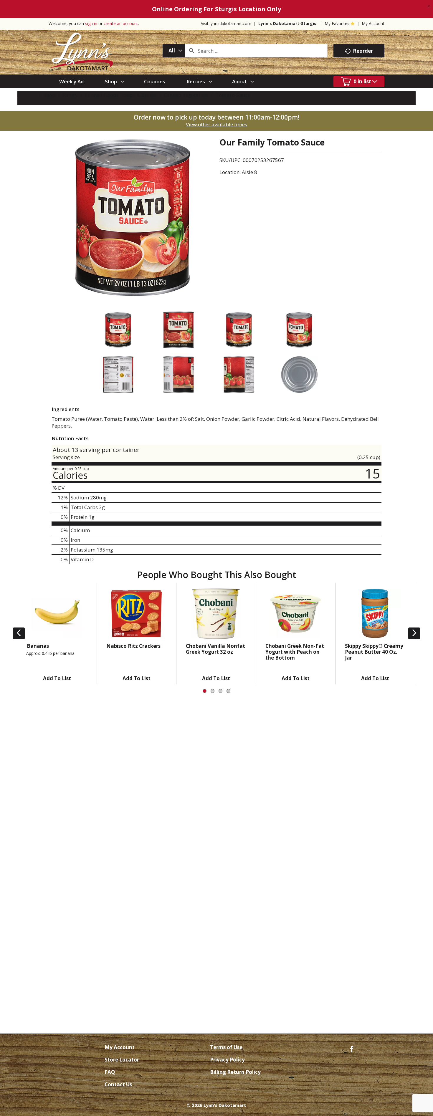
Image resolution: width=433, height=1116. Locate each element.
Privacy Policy (227, 1059)
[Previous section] (19, 633)
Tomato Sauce (233, 95)
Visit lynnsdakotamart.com (226, 23)
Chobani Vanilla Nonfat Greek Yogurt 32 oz (215, 649)
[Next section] (414, 633)
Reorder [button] (363, 50)
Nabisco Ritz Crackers (133, 646)
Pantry (70, 95)
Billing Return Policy (235, 1072)
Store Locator (122, 1059)
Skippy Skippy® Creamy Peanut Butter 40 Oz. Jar (374, 652)
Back (29, 95)
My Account (373, 23)
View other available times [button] (216, 124)
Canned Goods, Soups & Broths (121, 95)
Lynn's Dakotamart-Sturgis (287, 23)
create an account (121, 23)
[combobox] (174, 50)
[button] (57, 677)
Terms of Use (226, 1047)
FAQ (110, 1072)
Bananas (38, 646)
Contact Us (118, 1084)
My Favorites (337, 23)
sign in (91, 23)
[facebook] (352, 1048)
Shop (49, 95)
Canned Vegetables (186, 95)
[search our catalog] (191, 50)
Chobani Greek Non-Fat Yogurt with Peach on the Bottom (294, 652)
